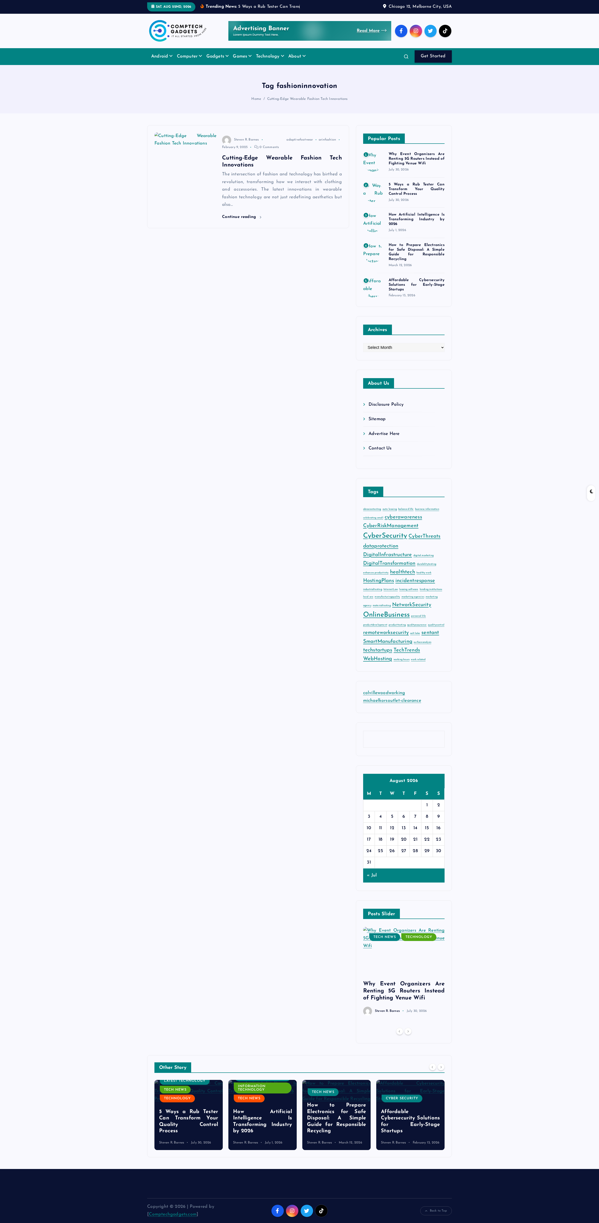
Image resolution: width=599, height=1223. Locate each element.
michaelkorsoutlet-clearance (392, 708)
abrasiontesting (372, 516)
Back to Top (438, 1217)
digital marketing (423, 562)
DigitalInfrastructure (387, 561)
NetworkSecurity (411, 611)
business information (427, 516)
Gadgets (215, 63)
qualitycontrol (436, 632)
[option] (404, 978)
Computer (187, 63)
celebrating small (373, 525)
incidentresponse (415, 588)
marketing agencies (413, 604)
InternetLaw (391, 596)
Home (256, 106)
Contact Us (380, 455)
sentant (430, 639)
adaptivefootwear (299, 147)
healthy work (423, 580)
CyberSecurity (385, 542)
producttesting (397, 632)
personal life (418, 623)
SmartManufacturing (387, 648)
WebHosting (377, 665)
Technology (268, 63)
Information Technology (178, 1095)
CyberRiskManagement (391, 532)
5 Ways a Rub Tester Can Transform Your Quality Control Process (417, 196)
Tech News (384, 944)
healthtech (402, 579)
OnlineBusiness (386, 622)
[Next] (408, 1038)
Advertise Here (384, 441)
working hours (402, 666)
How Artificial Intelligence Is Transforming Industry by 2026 (417, 226)
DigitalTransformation (389, 570)
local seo (368, 604)
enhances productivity (376, 580)
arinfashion (327, 147)
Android (159, 63)
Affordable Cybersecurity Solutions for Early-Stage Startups (417, 291)
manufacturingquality (387, 604)
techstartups (377, 657)
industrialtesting (372, 596)
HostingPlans (378, 588)
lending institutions (431, 596)
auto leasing (390, 516)
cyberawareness (403, 524)
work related (418, 666)
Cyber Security (328, 1105)
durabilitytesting (426, 571)
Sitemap (377, 426)
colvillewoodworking (384, 700)
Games (240, 63)
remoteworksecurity (386, 639)
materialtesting (382, 612)
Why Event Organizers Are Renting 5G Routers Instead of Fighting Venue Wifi (417, 166)
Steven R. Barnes (246, 147)
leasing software (408, 596)
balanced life (406, 516)
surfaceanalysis (422, 649)
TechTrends (407, 657)
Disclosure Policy (386, 411)
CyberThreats (424, 543)
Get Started (433, 63)
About (294, 63)
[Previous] (399, 1038)
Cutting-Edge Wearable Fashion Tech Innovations (307, 106)
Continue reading (239, 224)
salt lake (415, 640)
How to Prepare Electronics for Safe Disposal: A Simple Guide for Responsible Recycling (262, 1125)
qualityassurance (417, 632)
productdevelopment (375, 632)
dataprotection (380, 553)
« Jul (372, 882)
